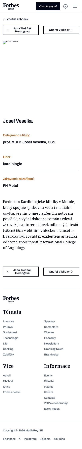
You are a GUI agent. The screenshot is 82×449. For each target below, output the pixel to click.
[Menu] (75, 6)
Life (5, 343)
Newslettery (51, 343)
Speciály (49, 321)
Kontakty (49, 397)
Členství (49, 381)
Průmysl (8, 327)
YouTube (59, 438)
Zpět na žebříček (17, 19)
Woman (49, 332)
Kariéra (48, 392)
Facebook (9, 438)
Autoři (7, 375)
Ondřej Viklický (59, 29)
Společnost (10, 332)
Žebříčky (8, 354)
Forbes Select (11, 392)
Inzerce (48, 386)
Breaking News (53, 348)
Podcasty (50, 338)
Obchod (8, 381)
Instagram (30, 438)
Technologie (10, 338)
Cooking (8, 348)
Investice (8, 321)
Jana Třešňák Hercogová (22, 30)
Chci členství (48, 6)
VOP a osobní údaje (56, 403)
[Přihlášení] (65, 6)
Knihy (6, 386)
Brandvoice (51, 354)
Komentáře (51, 327)
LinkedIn (45, 438)
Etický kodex (52, 408)
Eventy (48, 375)
